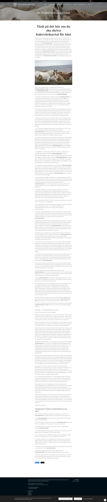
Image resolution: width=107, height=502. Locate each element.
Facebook (30, 493)
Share (38, 462)
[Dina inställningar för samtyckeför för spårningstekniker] (105, 500)
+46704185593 (44, 1)
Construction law (37, 479)
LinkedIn (29, 492)
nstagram (30, 494)
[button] (90, 4)
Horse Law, (60, 479)
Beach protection (45, 480)
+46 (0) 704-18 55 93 (33, 488)
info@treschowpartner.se (35, 1)
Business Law (54, 479)
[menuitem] (46, 4)
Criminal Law (39, 480)
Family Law (34, 480)
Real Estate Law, (31, 479)
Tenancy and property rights (46, 479)
